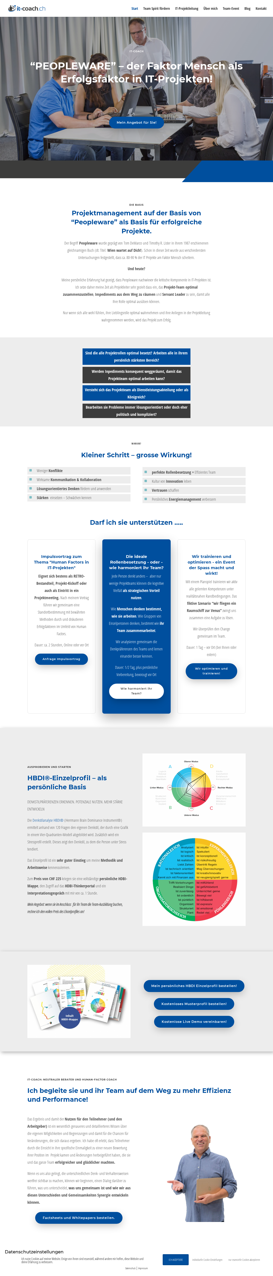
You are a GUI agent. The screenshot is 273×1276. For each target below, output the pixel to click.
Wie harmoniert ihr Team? (136, 691)
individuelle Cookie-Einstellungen (207, 1260)
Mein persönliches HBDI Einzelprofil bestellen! (194, 986)
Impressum (143, 1268)
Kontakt (261, 9)
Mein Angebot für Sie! (136, 122)
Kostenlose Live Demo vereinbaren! (194, 1022)
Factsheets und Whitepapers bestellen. (79, 1218)
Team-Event (231, 9)
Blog (247, 9)
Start (135, 9)
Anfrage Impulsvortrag (61, 659)
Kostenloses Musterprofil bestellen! (194, 1004)
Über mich (210, 9)
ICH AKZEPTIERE (176, 1260)
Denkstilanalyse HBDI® (48, 820)
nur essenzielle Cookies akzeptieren (244, 1260)
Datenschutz (130, 1268)
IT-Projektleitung (186, 9)
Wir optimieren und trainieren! (211, 671)
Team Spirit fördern (156, 9)
